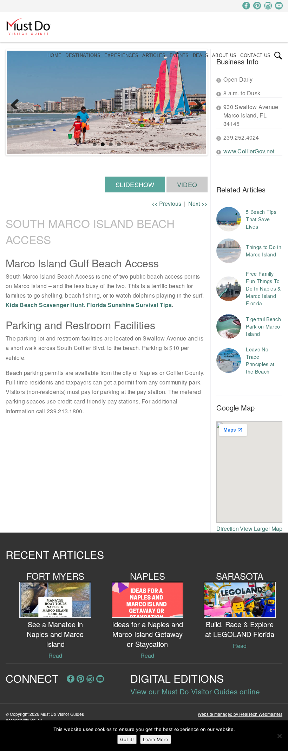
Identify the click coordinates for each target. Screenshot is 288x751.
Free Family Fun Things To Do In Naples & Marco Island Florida (263, 288)
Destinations (82, 55)
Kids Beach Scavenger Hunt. (45, 305)
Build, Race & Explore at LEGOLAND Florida (239, 629)
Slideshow (135, 184)
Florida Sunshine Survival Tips (129, 305)
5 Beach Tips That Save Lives (261, 219)
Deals (201, 55)
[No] (279, 735)
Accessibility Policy (24, 720)
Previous (18, 102)
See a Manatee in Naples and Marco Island (55, 634)
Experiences (121, 55)
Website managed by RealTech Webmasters (240, 714)
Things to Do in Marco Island (263, 250)
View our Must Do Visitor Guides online (195, 691)
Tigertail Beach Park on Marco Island (263, 326)
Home (54, 55)
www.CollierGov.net (248, 151)
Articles (153, 55)
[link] (278, 55)
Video (187, 184)
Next (196, 102)
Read (55, 655)
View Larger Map (261, 528)
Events (179, 55)
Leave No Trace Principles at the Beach (260, 360)
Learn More (155, 739)
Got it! (127, 739)
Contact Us (255, 55)
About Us (224, 55)
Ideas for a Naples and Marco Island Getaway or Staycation (147, 634)
